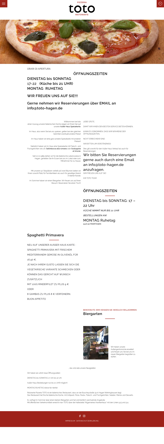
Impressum (70, 421)
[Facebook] (80, 417)
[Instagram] (84, 417)
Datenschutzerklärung (87, 421)
